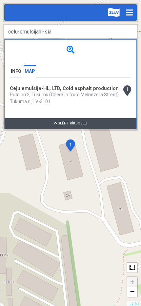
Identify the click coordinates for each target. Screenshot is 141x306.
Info (16, 71)
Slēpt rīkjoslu (72, 123)
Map (30, 71)
